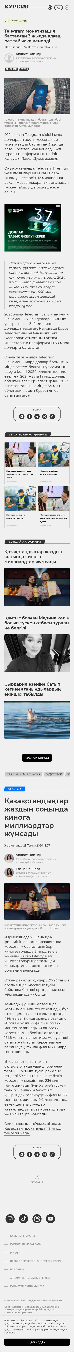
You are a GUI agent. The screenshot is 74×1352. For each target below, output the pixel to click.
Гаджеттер (53, 774)
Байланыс (17, 1269)
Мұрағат (16, 1253)
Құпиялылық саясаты (26, 1244)
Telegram (11, 69)
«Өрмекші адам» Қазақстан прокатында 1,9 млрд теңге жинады (33, 1128)
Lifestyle (14, 789)
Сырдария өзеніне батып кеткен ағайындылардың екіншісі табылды (32, 689)
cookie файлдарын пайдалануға (46, 1329)
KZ (58, 7)
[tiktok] (23, 1218)
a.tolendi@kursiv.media (29, 61)
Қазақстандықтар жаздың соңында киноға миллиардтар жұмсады (33, 556)
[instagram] (10, 1218)
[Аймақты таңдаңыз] (49, 7)
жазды (51, 159)
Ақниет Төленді (28, 54)
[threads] (37, 1218)
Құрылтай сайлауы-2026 (27, 1286)
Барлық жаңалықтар (23, 774)
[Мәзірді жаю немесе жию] (67, 7)
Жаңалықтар (16, 21)
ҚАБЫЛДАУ (37, 1342)
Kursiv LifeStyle (33, 956)
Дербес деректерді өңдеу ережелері (35, 1261)
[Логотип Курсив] (16, 7)
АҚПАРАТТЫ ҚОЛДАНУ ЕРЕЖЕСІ (30, 1278)
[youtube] (50, 1218)
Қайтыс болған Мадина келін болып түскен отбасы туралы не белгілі (36, 623)
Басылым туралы (22, 1236)
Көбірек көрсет (37, 757)
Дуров (24, 69)
